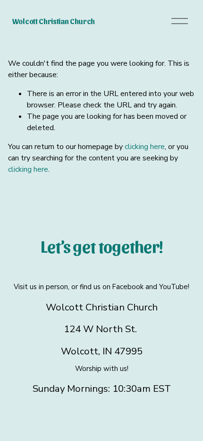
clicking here (145, 146)
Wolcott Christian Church (53, 21)
